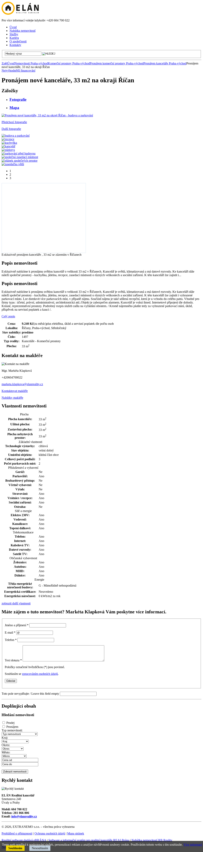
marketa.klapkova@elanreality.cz (22, 384)
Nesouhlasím (40, 848)
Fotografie (18, 99)
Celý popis (8, 316)
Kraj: (5, 737)
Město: (6, 752)
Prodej (10, 722)
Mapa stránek (75, 833)
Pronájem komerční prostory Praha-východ (117, 63)
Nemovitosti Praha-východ (31, 63)
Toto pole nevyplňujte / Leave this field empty (30, 693)
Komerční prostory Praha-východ (69, 63)
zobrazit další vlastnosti (16, 603)
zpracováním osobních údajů (40, 673)
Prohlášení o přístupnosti (17, 833)
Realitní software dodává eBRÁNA (24, 840)
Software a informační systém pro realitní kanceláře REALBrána (88, 840)
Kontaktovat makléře (15, 391)
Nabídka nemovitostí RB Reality (151, 840)
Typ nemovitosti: (12, 730)
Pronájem (12, 726)
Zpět (4, 63)
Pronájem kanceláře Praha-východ (165, 63)
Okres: (6, 745)
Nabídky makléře (12, 397)
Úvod (10, 63)
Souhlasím (15, 848)
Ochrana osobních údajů (49, 833)
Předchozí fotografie (14, 122)
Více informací (192, 844)
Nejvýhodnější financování (18, 70)
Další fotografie (11, 129)
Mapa (14, 108)
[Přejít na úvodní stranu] (20, 13)
